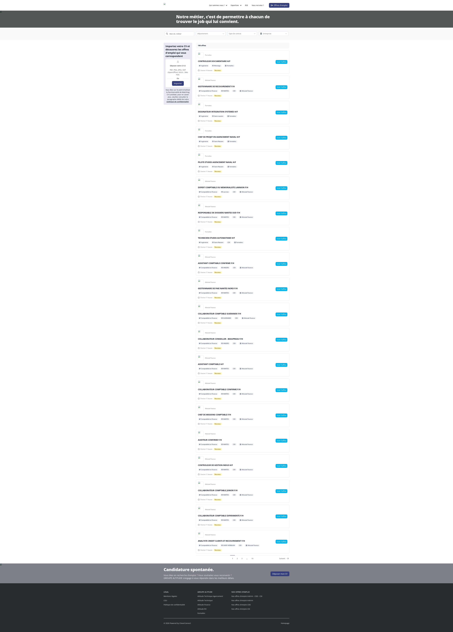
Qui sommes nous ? (217, 5)
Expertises (235, 5)
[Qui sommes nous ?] (226, 5)
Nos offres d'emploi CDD (241, 605)
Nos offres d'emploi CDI (240, 609)
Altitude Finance (203, 605)
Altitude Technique (205, 600)
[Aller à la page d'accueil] (176, 5)
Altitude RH (201, 609)
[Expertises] (241, 5)
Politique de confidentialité (174, 605)
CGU (165, 600)
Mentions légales (170, 596)
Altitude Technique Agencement (210, 596)
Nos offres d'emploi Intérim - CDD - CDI (246, 596)
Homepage (285, 623)
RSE (246, 5)
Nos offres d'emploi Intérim (242, 600)
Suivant (282, 558)
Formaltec (201, 613)
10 (252, 558)
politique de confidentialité (178, 102)
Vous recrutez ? (258, 5)
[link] (281, 62)
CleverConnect (185, 623)
